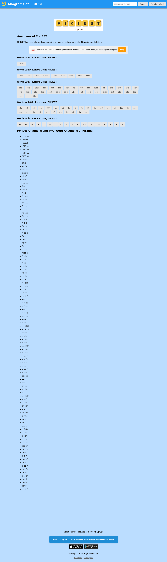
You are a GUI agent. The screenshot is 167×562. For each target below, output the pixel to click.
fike (67, 88)
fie (69, 108)
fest (52, 88)
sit (40, 112)
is (66, 124)
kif (115, 108)
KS (84, 124)
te (116, 124)
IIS (88, 108)
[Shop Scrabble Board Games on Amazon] (78, 30)
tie (67, 112)
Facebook (78, 558)
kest (119, 88)
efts (20, 88)
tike (20, 96)
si (105, 124)
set (20, 112)
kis (121, 108)
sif (27, 112)
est (40, 108)
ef (20, 124)
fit (75, 108)
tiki (28, 96)
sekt (65, 92)
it (72, 124)
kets (127, 88)
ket (108, 108)
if (55, 124)
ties (134, 92)
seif (50, 92)
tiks (34, 96)
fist (81, 88)
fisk (74, 88)
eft (27, 108)
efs (20, 108)
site (97, 92)
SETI (74, 92)
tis (80, 112)
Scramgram (88, 558)
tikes (80, 76)
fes (56, 108)
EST (48, 108)
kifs (20, 92)
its (95, 108)
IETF (96, 88)
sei (135, 108)
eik (34, 108)
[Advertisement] (78, 510)
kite (35, 92)
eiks (28, 88)
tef (53, 112)
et (32, 124)
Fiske (45, 76)
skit (112, 92)
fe (38, 124)
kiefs (55, 76)
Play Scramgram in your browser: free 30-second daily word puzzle (83, 539)
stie (119, 92)
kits (42, 92)
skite (71, 76)
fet (63, 108)
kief (135, 88)
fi (44, 124)
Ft (50, 124)
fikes (37, 76)
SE (91, 124)
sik (33, 112)
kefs (111, 88)
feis (44, 88)
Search (143, 4)
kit (128, 108)
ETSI (36, 88)
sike (89, 92)
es (26, 124)
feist (21, 76)
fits (88, 88)
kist (27, 92)
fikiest (21, 64)
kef (101, 108)
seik (58, 92)
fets (59, 88)
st (110, 124)
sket (104, 92)
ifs (82, 108)
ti (122, 124)
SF (98, 124)
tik (73, 112)
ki (77, 124)
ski (47, 112)
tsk (86, 112)
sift (82, 92)
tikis (88, 76)
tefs (127, 92)
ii (60, 124)
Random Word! (157, 4)
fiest (29, 76)
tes (60, 112)
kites (63, 76)
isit (104, 88)
